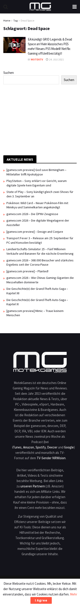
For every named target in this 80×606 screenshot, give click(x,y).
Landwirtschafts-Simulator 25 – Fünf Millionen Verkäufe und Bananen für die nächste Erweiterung (40, 251)
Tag (15, 20)
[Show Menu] (74, 6)
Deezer (52, 447)
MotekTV (37, 59)
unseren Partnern (32, 486)
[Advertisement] (40, 119)
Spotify (41, 447)
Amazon (28, 447)
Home (6, 20)
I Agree (41, 600)
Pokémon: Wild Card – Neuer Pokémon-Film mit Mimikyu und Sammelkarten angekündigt (37, 205)
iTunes (17, 447)
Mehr (73, 594)
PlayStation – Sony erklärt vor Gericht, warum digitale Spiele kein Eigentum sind (36, 183)
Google (69, 447)
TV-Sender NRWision (51, 458)
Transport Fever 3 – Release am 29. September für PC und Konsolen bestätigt (39, 240)
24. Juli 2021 (56, 59)
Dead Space (27, 20)
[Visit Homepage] (40, 6)
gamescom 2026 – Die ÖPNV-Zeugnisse (32, 214)
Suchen (8, 72)
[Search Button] (5, 6)
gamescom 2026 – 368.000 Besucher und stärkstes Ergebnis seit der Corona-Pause (40, 262)
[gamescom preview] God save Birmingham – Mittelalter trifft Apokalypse (36, 172)
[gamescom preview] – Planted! (27, 271)
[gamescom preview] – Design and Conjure (34, 232)
